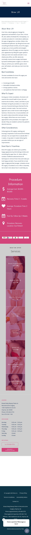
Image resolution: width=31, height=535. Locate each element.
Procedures (11, 23)
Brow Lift (23, 23)
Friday (12, 431)
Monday (12, 422)
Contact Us (16, 501)
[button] (28, 3)
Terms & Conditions (9, 497)
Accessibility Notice (22, 497)
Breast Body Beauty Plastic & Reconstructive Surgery (14, 21)
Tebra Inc (15, 493)
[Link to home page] (13, 3)
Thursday (12, 429)
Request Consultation (10, 449)
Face (17, 23)
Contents (4, 23)
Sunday (8, 435)
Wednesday (12, 426)
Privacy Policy (23, 493)
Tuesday (12, 424)
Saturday (8, 433)
